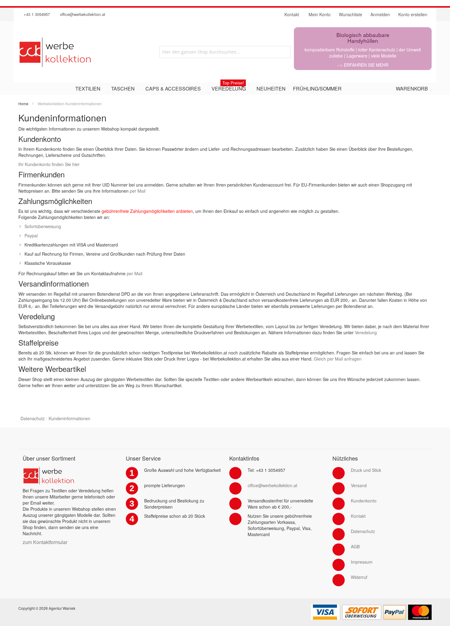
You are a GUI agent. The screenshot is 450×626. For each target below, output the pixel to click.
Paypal (31, 235)
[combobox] (225, 52)
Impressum (362, 562)
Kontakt (358, 516)
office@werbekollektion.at (82, 14)
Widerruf (359, 577)
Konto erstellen (412, 14)
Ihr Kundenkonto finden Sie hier (49, 164)
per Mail (137, 191)
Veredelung (366, 332)
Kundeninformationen (69, 418)
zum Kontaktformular (45, 542)
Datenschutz (33, 418)
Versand (359, 485)
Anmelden (380, 14)
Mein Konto (320, 14)
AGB (355, 546)
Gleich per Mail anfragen (338, 359)
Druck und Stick (366, 470)
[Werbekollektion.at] (79, 52)
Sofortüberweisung (42, 226)
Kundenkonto (364, 501)
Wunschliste (350, 14)
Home (23, 103)
